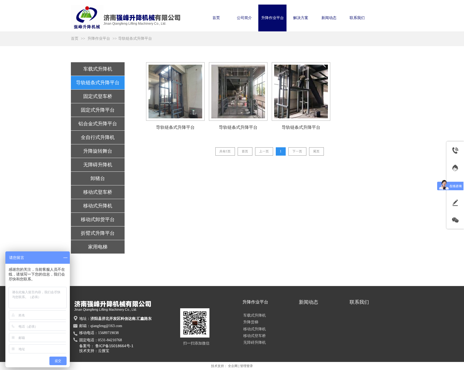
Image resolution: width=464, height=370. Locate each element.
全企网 (233, 366)
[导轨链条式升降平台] (175, 91)
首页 (74, 38)
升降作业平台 (99, 38)
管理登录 (246, 366)
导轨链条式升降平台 (135, 38)
